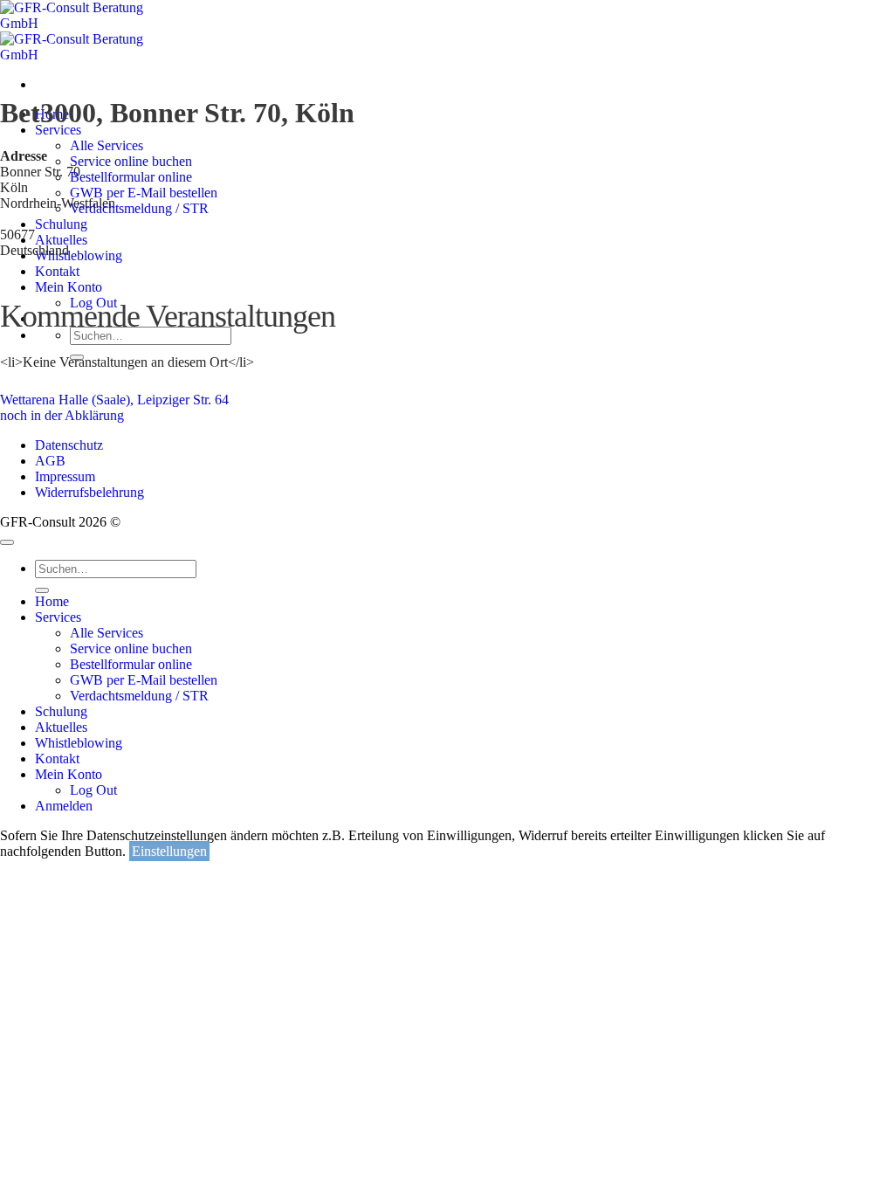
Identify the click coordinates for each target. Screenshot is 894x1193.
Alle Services (106, 145)
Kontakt (57, 758)
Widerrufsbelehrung (89, 492)
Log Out (93, 790)
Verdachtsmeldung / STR (139, 695)
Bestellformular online (131, 664)
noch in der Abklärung (62, 415)
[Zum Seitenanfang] (7, 542)
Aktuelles (61, 727)
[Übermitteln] (42, 590)
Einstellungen (169, 851)
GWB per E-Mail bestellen (143, 679)
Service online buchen (131, 648)
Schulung (61, 711)
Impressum (65, 476)
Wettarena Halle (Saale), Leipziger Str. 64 (114, 399)
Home (52, 601)
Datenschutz (69, 445)
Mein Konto (68, 774)
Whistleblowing (78, 742)
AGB (50, 460)
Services (58, 129)
